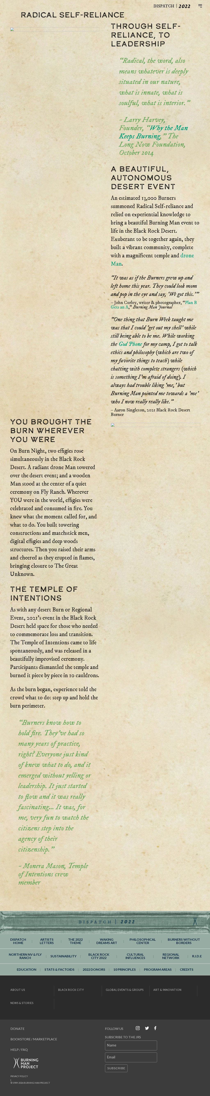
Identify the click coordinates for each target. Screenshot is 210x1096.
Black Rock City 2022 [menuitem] (98, 956)
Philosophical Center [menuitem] (143, 941)
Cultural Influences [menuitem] (135, 956)
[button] (203, 5)
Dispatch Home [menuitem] (18, 941)
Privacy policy (19, 1076)
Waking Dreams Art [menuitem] (106, 941)
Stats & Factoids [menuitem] (59, 969)
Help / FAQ (19, 1049)
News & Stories (21, 1003)
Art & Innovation (167, 989)
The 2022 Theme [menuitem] (75, 941)
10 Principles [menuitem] (124, 969)
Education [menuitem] (26, 969)
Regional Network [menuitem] (170, 956)
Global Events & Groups (125, 989)
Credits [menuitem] (186, 969)
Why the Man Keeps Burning (153, 132)
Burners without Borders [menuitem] (184, 941)
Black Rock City (71, 989)
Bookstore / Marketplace (33, 1039)
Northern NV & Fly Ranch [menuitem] (25, 956)
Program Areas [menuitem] (158, 969)
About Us (17, 989)
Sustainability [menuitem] (63, 956)
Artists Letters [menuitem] (47, 941)
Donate (17, 1028)
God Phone (130, 344)
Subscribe (116, 1068)
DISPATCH (163, 6)
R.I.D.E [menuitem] (197, 956)
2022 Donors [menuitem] (94, 969)
